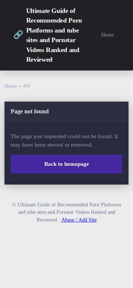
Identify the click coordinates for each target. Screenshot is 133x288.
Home (107, 35)
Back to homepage (66, 164)
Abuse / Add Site (79, 220)
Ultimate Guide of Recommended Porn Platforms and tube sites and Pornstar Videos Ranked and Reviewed (47, 35)
